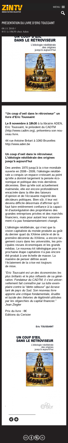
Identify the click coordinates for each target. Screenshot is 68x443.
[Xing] (11, 419)
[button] (56, 6)
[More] (16, 419)
